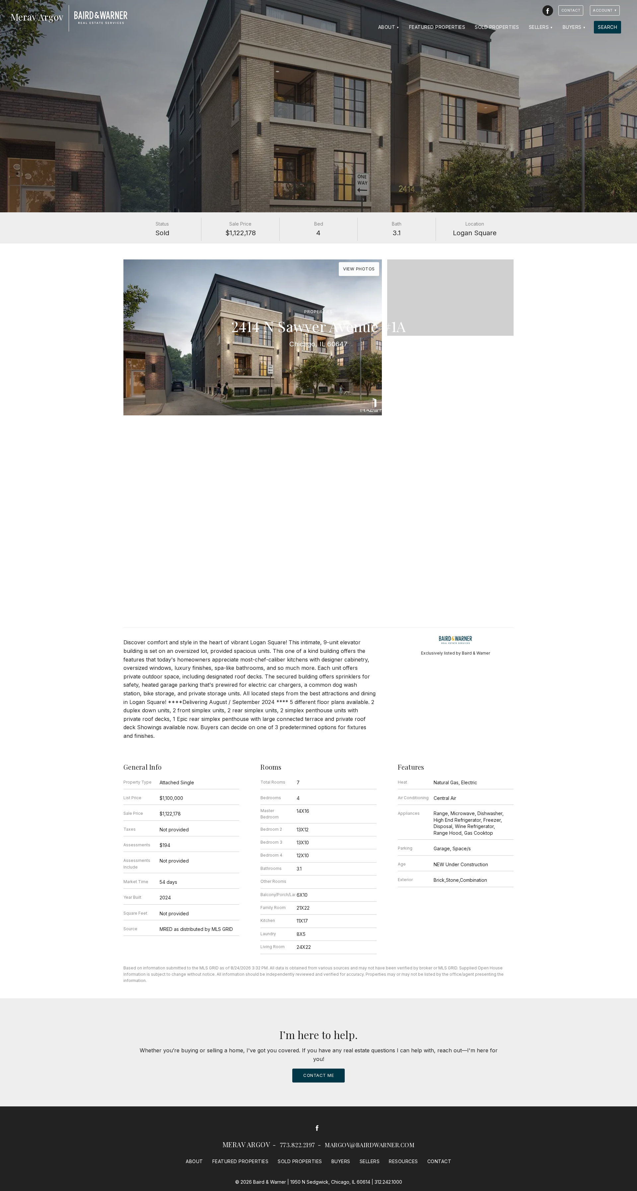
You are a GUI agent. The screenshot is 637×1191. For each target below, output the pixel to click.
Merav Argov (246, 1144)
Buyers (572, 27)
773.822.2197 (297, 1145)
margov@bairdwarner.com (369, 1145)
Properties (318, 311)
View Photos (359, 268)
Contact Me (318, 1075)
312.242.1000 (388, 1182)
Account (603, 10)
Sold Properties (497, 27)
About (386, 27)
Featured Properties (437, 27)
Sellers (539, 27)
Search (607, 27)
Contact (571, 10)
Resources (403, 1161)
